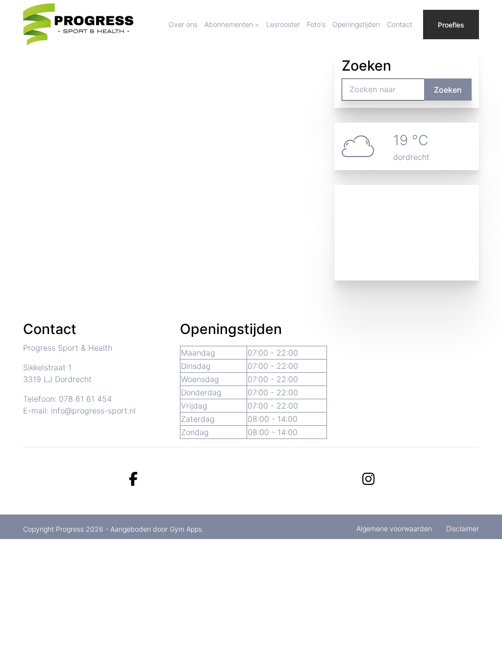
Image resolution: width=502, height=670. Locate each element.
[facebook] (133, 479)
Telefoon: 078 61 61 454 (67, 399)
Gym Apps (186, 529)
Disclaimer (462, 528)
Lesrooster (283, 24)
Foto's (316, 24)
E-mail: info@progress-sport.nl (79, 410)
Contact (399, 24)
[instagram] (368, 479)
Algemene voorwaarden (394, 528)
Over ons (183, 24)
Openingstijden (356, 24)
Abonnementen (228, 24)
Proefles (451, 25)
